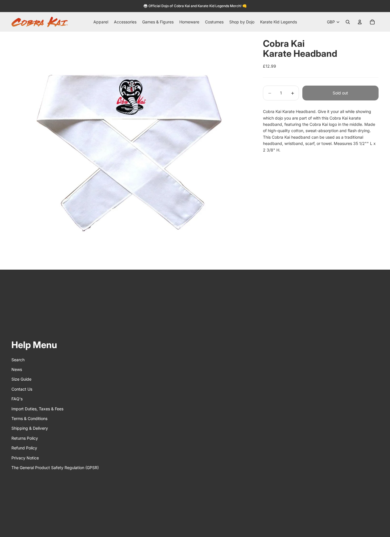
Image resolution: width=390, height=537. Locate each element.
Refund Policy (24, 447)
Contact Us (21, 389)
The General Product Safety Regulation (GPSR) (55, 467)
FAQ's (17, 398)
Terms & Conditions (29, 418)
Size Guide (21, 379)
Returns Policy (24, 438)
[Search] (347, 22)
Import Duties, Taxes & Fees (37, 408)
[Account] (359, 22)
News (16, 369)
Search (18, 359)
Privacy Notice (25, 457)
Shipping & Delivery (29, 428)
